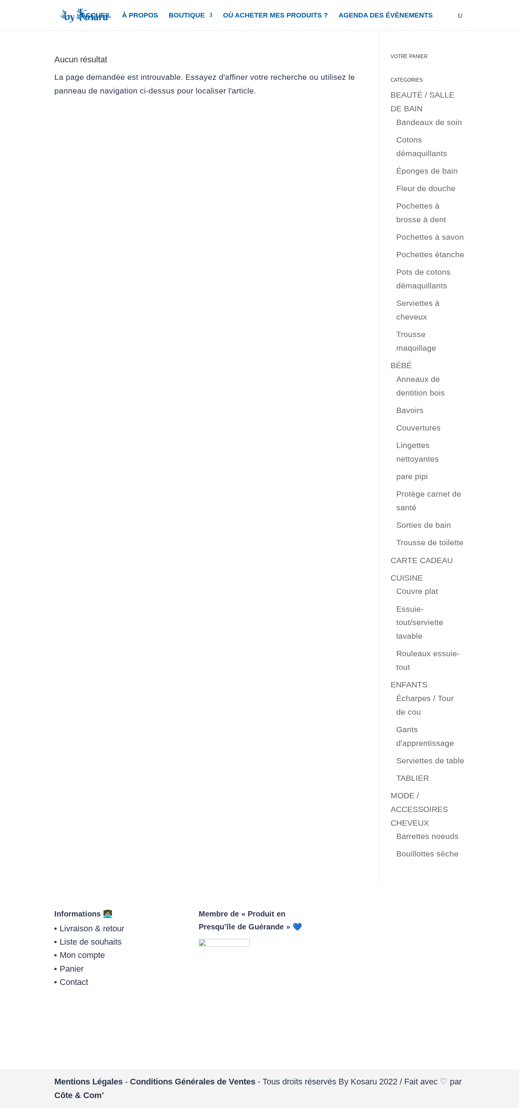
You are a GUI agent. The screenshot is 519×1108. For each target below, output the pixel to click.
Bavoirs (410, 410)
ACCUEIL (96, 16)
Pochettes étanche (430, 254)
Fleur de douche (426, 188)
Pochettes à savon (430, 237)
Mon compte (82, 955)
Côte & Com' (79, 1095)
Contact (74, 982)
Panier (72, 968)
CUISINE (407, 577)
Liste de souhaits (91, 942)
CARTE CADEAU (422, 560)
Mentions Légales (88, 1081)
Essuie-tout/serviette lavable (419, 622)
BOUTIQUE (187, 16)
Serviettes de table (430, 760)
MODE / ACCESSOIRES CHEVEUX (419, 809)
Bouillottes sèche (427, 853)
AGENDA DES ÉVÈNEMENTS (386, 16)
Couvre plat (417, 591)
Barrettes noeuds (427, 836)
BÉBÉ (401, 365)
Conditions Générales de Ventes (192, 1081)
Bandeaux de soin (429, 122)
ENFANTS (409, 684)
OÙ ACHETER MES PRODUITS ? (275, 16)
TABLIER (412, 778)
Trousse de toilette (430, 542)
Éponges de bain (427, 170)
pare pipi (412, 476)
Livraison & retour (92, 928)
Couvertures (418, 427)
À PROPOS (140, 16)
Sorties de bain (423, 525)
